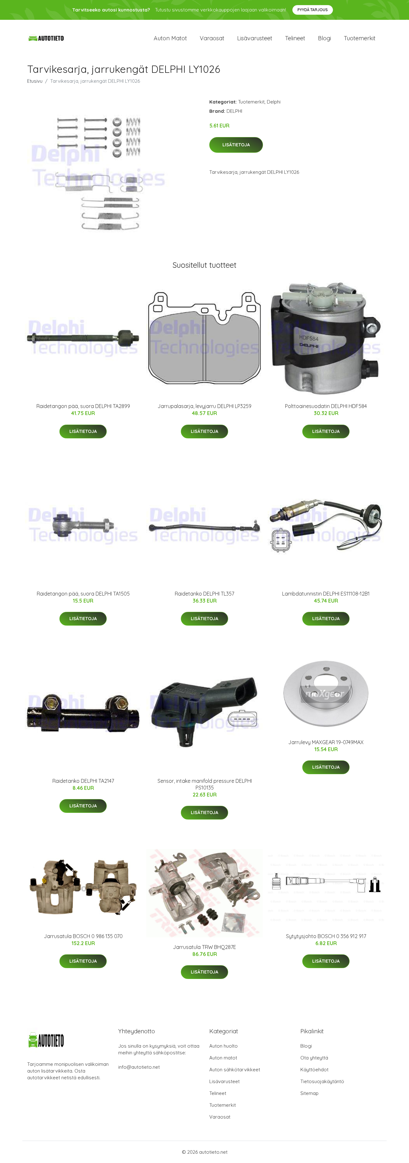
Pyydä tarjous (312, 9)
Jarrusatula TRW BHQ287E (204, 947)
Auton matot (170, 38)
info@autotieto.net (139, 1067)
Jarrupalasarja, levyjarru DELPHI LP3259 (204, 406)
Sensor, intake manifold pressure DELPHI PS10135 (205, 784)
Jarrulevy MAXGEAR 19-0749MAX (326, 742)
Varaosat (212, 38)
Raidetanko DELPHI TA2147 (83, 781)
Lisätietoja (236, 145)
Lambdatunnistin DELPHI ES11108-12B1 (326, 593)
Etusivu (34, 81)
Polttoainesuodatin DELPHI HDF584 (326, 406)
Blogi (324, 38)
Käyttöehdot (314, 1070)
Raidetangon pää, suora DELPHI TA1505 (83, 593)
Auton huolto (223, 1046)
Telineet (295, 38)
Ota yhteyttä (314, 1058)
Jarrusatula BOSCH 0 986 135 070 (83, 936)
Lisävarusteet (254, 38)
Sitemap (309, 1093)
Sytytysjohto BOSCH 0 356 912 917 (326, 936)
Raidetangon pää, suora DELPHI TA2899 (83, 406)
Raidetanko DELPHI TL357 (204, 593)
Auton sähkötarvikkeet (234, 1070)
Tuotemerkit (359, 38)
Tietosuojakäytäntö (322, 1081)
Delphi (274, 102)
